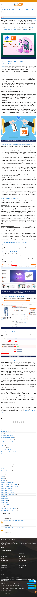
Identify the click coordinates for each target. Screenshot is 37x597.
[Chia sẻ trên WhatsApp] (13, 422)
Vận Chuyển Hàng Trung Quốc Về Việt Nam (9, 510)
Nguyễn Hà (13, 12)
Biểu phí (2, 433)
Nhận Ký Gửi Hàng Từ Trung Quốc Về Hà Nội (9, 484)
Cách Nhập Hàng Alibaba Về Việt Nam (8, 441)
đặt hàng (34, 20)
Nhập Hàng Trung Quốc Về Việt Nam (7, 492)
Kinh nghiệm (3, 480)
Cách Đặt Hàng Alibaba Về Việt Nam (7, 437)
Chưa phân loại (3, 447)
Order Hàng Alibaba (9, 412)
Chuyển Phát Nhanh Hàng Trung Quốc (7, 449)
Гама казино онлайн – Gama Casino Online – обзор (13, 520)
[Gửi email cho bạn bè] (19, 422)
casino (2, 443)
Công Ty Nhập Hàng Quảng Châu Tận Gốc (8, 451)
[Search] (35, 4)
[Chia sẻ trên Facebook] (15, 422)
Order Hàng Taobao (28, 410)
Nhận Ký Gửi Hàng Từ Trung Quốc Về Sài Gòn (9, 486)
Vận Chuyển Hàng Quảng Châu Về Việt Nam (9, 508)
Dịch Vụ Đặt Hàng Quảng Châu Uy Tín (8, 455)
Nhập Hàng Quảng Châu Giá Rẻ (6, 490)
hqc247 (25, 29)
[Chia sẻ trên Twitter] (17, 422)
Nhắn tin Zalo (31, 580)
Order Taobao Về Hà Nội (5, 504)
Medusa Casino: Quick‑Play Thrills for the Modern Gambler (14, 530)
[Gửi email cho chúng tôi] (3, 547)
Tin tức (2, 506)
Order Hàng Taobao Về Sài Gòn (6, 502)
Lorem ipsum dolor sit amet (9, 517)
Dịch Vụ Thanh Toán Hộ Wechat (6, 468)
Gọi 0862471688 (31, 585)
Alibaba (3, 66)
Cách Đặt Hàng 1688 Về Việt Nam (7, 435)
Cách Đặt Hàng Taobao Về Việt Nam (7, 439)
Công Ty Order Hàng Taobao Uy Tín (7, 453)
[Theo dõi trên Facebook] (1, 547)
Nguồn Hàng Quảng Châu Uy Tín (7, 482)
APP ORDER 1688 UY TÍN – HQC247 (8, 431)
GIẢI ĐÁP (3, 472)
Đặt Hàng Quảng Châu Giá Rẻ (6, 470)
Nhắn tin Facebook (30, 583)
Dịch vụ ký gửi (3, 459)
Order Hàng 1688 (4, 496)
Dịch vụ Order (3, 461)
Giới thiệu (2, 474)
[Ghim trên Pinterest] (21, 422)
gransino (2, 476)
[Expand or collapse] (35, 17)
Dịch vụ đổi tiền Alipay (5, 457)
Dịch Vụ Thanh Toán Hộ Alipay (6, 466)
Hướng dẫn (3, 478)
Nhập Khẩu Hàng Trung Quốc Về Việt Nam (8, 494)
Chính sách (3, 445)
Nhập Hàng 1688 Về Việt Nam (6, 488)
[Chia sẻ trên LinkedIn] (23, 422)
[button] (1, 4)
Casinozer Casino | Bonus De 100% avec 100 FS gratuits (14, 527)
